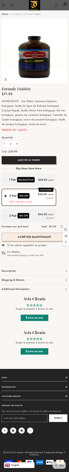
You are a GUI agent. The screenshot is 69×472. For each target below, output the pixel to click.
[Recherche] (13, 5)
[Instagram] (13, 431)
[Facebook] (5, 431)
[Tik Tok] (22, 431)
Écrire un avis (34, 318)
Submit (58, 418)
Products (16, 14)
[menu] (3, 5)
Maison (5, 14)
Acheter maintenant (34, 237)
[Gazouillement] (30, 431)
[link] (62, 227)
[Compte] (56, 5)
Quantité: (7, 137)
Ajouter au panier (29, 160)
